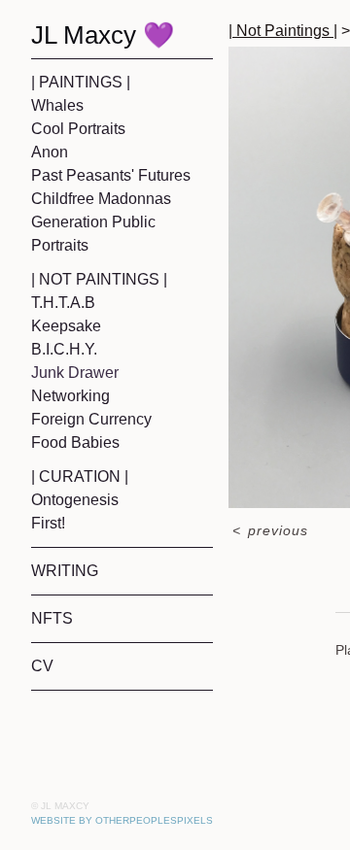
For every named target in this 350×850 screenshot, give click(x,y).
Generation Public (93, 222)
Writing (64, 570)
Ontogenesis (75, 500)
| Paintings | (80, 82)
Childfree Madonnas (101, 198)
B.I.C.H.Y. (64, 349)
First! (48, 523)
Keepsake (66, 326)
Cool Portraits (78, 128)
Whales (57, 105)
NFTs (52, 618)
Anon (49, 152)
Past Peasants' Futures (111, 175)
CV (42, 666)
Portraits (59, 245)
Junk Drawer (75, 372)
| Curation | (79, 476)
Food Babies (75, 442)
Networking (70, 396)
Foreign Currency (91, 419)
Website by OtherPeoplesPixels (122, 820)
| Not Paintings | (99, 279)
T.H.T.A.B (63, 302)
